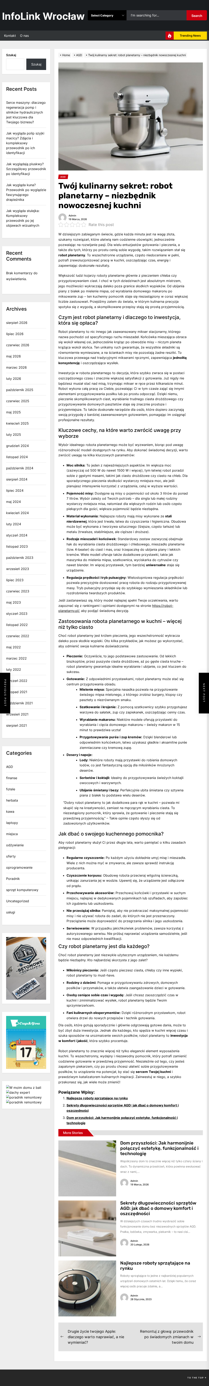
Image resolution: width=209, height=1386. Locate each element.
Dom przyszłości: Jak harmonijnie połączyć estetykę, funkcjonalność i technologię (159, 1148)
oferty (11, 856)
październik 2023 (19, 558)
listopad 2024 (17, 457)
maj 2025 (13, 412)
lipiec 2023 (14, 580)
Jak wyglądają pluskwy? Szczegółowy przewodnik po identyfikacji (26, 169)
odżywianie (15, 845)
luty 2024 (13, 524)
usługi (10, 912)
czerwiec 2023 (17, 591)
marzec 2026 (16, 367)
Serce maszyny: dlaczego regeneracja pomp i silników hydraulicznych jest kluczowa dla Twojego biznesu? (26, 112)
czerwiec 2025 (17, 401)
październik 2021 (19, 703)
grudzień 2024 (17, 446)
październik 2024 (19, 468)
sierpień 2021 (16, 725)
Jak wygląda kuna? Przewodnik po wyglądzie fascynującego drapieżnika (26, 192)
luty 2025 (13, 435)
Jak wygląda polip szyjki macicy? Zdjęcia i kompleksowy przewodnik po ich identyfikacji (25, 143)
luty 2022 (13, 669)
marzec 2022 (16, 658)
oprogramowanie (19, 867)
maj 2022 (13, 647)
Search (196, 16)
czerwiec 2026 (17, 345)
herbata (12, 800)
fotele (10, 789)
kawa (10, 811)
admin (72, 215)
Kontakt (10, 36)
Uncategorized (17, 901)
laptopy (12, 823)
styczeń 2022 (16, 681)
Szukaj (11, 55)
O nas (24, 36)
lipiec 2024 (14, 490)
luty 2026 (13, 379)
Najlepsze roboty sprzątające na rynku (97, 1098)
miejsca (12, 834)
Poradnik (13, 879)
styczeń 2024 (16, 535)
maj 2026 (13, 356)
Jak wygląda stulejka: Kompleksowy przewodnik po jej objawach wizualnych (22, 218)
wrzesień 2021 (17, 714)
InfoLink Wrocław (43, 16)
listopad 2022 (17, 625)
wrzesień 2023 (17, 569)
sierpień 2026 (16, 323)
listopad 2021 (16, 692)
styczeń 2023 (16, 614)
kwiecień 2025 (17, 423)
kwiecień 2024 (17, 513)
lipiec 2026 (14, 334)
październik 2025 (19, 390)
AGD (9, 767)
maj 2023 (13, 602)
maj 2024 (13, 502)
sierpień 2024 (16, 479)
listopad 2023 (17, 546)
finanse (11, 778)
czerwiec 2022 (17, 636)
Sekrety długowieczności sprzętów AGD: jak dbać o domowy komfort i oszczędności (158, 1208)
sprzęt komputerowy (22, 890)
